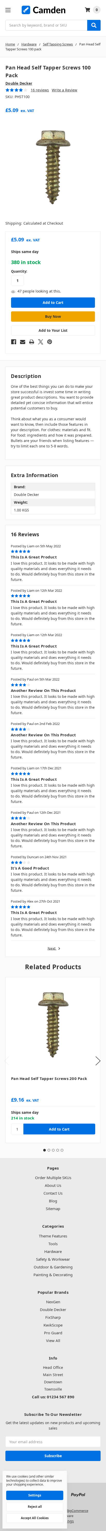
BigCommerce (77, 1510)
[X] (40, 341)
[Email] (22, 341)
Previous (7, 1061)
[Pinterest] (49, 341)
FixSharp (53, 1317)
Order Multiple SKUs (53, 1177)
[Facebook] (13, 341)
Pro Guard (53, 1332)
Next (52, 948)
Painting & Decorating (53, 1274)
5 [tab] (62, 1150)
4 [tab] (57, 1150)
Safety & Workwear (53, 1259)
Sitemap (53, 1208)
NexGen (53, 1301)
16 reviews (40, 90)
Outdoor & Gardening (53, 1266)
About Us (53, 1185)
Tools (53, 1243)
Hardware (53, 1251)
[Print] (31, 341)
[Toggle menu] (8, 10)
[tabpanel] (53, 1060)
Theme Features (53, 1235)
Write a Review (64, 90)
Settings (34, 1495)
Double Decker (53, 1309)
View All (53, 1340)
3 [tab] (53, 1150)
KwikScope (53, 1325)
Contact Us (53, 1193)
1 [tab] (44, 1150)
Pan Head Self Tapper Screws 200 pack (49, 1078)
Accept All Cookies (35, 1518)
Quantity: (19, 271)
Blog (53, 1200)
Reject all (35, 1506)
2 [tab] (49, 1150)
